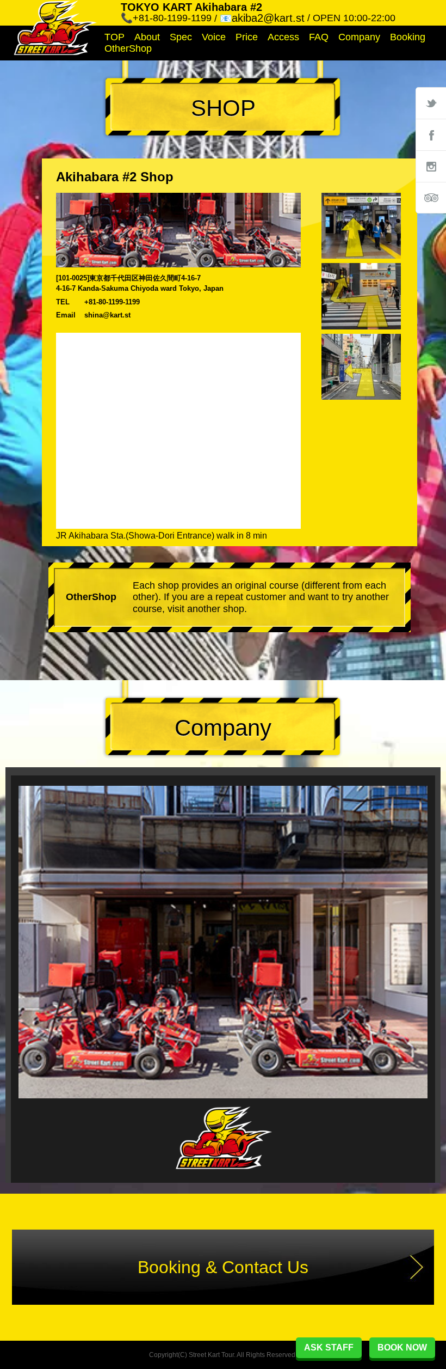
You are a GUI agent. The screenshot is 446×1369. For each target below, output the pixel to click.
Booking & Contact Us (223, 1267)
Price (247, 37)
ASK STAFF (329, 1347)
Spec (181, 37)
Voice (214, 37)
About (147, 37)
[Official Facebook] (431, 134)
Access (283, 37)
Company (359, 37)
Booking (407, 37)
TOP (114, 37)
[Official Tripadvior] (431, 197)
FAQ (319, 37)
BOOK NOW (402, 1347)
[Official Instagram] (431, 166)
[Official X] (431, 103)
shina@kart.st (107, 315)
